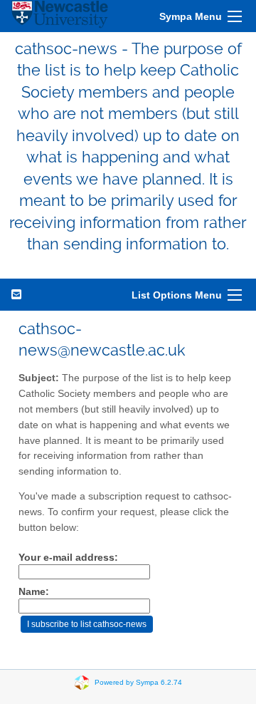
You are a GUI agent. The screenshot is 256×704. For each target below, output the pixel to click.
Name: (33, 591)
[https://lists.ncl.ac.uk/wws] (59, 16)
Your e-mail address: (68, 557)
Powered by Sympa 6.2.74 (138, 682)
